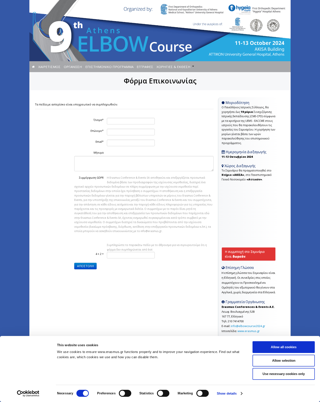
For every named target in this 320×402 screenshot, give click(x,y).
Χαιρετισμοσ (49, 66)
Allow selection (283, 360)
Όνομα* (99, 120)
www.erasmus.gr (248, 331)
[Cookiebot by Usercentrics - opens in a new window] (28, 393)
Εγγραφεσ (145, 66)
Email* (100, 142)
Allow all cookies (283, 347)
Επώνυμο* (97, 131)
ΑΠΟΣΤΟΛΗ (85, 266)
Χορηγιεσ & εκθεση (173, 66)
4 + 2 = (100, 254)
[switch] (125, 393)
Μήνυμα (99, 152)
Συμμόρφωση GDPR (91, 178)
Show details (227, 393)
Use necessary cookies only (284, 374)
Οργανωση (73, 66)
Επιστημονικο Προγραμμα (109, 66)
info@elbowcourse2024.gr (248, 326)
